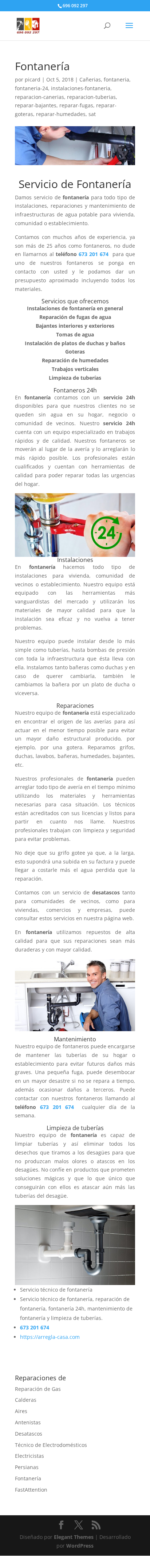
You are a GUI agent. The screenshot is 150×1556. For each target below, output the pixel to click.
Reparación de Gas (38, 1388)
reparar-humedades (61, 114)
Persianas (27, 1467)
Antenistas (28, 1422)
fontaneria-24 (31, 88)
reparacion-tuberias (91, 96)
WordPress (80, 1545)
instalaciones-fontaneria (80, 88)
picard (32, 79)
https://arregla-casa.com (50, 1336)
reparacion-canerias (39, 96)
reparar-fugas (76, 105)
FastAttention (31, 1489)
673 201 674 (95, 254)
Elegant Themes (74, 1536)
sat (92, 114)
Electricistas (29, 1455)
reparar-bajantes (35, 105)
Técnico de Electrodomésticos (51, 1444)
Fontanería (28, 1478)
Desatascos (28, 1433)
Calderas (25, 1399)
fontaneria (116, 79)
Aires (21, 1411)
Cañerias (90, 79)
